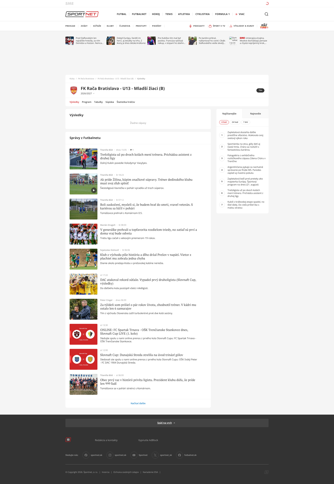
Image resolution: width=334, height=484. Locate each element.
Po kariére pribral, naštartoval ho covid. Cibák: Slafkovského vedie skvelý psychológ (212, 40)
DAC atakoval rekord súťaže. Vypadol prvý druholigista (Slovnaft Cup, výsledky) (148, 281)
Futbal (121, 14)
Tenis (169, 14)
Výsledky (74, 101)
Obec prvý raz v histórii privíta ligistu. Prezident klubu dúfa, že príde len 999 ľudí (147, 382)
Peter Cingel (106, 300)
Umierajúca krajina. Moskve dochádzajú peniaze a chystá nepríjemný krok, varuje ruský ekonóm (253, 40)
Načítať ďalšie (138, 403)
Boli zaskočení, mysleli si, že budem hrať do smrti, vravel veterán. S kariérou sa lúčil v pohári (146, 206)
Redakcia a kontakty (106, 440)
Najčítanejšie (229, 113)
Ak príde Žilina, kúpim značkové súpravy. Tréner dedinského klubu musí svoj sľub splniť (146, 181)
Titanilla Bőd (106, 150)
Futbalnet (139, 14)
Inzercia (105, 472)
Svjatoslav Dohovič (109, 250)
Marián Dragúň (107, 225)
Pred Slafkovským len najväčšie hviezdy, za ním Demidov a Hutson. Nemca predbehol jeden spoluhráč (89, 40)
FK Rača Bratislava (86, 79)
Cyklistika (202, 14)
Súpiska (110, 101)
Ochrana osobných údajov (126, 472)
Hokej (156, 14)
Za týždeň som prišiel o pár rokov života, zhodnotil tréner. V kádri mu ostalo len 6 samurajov (148, 306)
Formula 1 (222, 14)
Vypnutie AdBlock (148, 440)
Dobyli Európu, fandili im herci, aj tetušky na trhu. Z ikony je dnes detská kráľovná (131, 40)
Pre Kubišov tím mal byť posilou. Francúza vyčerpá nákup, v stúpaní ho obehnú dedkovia (171, 40)
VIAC (242, 14)
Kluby (72, 79)
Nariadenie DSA (150, 472)
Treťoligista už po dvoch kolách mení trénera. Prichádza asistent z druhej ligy (146, 156)
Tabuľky (98, 101)
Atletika (184, 14)
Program (86, 101)
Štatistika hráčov (126, 101)
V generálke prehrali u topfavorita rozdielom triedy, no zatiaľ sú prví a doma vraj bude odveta (148, 231)
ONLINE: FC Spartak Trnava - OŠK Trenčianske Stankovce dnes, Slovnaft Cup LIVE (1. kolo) (144, 331)
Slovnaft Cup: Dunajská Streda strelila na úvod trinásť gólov (141, 355)
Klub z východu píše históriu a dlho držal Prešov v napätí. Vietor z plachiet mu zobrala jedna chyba (145, 256)
